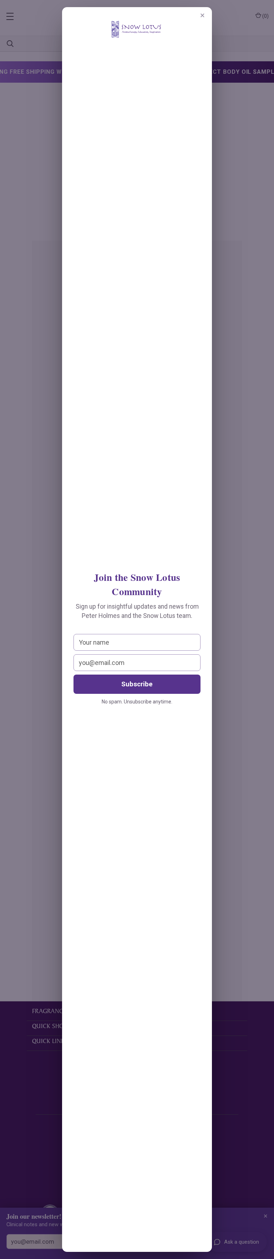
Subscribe (137, 684)
